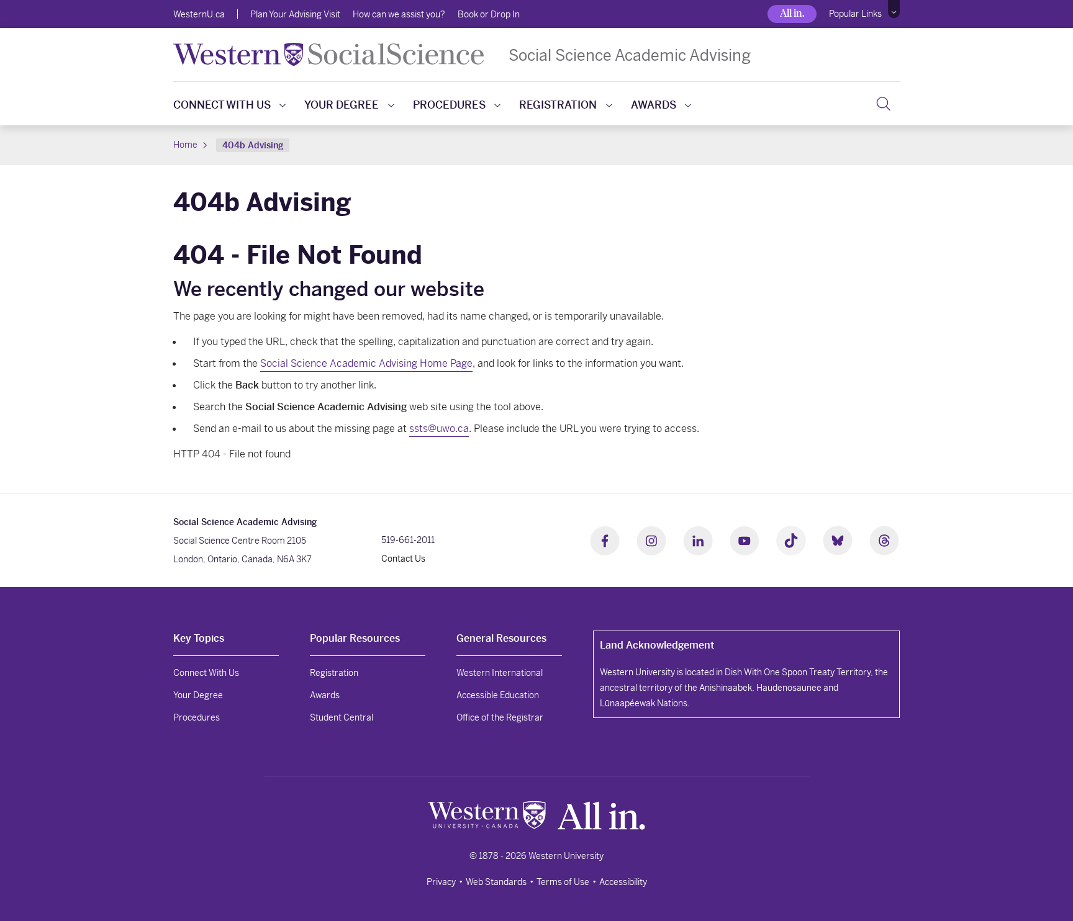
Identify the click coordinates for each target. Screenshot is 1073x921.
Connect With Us (222, 105)
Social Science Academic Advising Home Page (366, 363)
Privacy (441, 881)
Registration (558, 105)
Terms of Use (562, 881)
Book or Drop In (489, 14)
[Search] (883, 103)
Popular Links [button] (855, 13)
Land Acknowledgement (657, 645)
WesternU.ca (199, 14)
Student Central (341, 717)
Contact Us (403, 558)
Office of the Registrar (499, 717)
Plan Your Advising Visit (295, 14)
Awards (653, 105)
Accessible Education (497, 695)
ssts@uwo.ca (439, 428)
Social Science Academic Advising (630, 55)
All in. (792, 13)
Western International (499, 672)
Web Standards (496, 881)
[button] (894, 9)
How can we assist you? (399, 14)
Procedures (449, 105)
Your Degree (341, 105)
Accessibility (623, 881)
